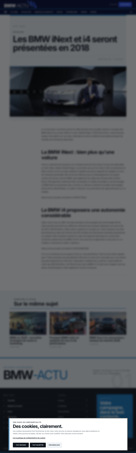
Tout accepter (37, 445)
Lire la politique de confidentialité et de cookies (29, 438)
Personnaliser (54, 445)
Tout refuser (21, 445)
